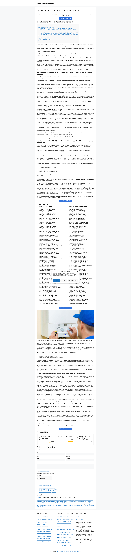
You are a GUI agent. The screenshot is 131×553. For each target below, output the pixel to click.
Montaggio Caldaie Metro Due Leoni (64, 542)
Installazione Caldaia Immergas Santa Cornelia (83, 502)
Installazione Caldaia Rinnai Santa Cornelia (64, 502)
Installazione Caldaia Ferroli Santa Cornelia (63, 501)
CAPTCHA (39, 475)
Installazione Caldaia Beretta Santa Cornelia (46, 502)
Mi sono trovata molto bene (45, 37)
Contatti (90, 3)
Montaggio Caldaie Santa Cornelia (66, 505)
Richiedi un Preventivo (65, 18)
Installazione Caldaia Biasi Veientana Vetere (48, 489)
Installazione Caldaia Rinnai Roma (44, 531)
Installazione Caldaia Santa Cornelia (44, 500)
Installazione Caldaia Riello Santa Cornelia (45, 504)
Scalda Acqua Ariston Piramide (63, 527)
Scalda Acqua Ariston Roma (42, 524)
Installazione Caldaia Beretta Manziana (65, 516)
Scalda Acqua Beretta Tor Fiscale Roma (65, 519)
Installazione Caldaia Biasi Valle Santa (47, 488)
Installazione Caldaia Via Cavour (63, 544)
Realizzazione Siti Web (61, 551)
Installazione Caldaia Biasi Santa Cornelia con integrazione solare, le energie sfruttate (56, 28)
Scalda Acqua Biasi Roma (42, 522)
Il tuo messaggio (40, 462)
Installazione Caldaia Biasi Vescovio (46, 490)
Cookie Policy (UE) (80, 519)
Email (38, 458)
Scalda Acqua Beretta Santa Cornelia (51, 505)
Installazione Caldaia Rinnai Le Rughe (64, 532)
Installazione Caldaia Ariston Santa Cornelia (84, 500)
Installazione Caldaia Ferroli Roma (44, 536)
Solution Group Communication (75, 551)
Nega (64, 280)
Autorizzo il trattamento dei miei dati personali (46, 473)
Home (71, 3)
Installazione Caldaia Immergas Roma (44, 529)
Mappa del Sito (79, 516)
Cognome (68, 456)
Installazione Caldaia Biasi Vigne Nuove (47, 492)
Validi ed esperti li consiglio (45, 39)
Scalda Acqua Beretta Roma (42, 516)
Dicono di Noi (40, 35)
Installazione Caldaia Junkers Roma (44, 534)
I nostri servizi (40, 30)
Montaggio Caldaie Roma (42, 517)
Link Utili (41, 42)
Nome (38, 456)
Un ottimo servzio (43, 38)
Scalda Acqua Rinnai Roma (42, 526)
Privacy (77, 517)
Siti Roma (67, 551)
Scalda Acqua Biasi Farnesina (63, 540)
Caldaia (38, 497)
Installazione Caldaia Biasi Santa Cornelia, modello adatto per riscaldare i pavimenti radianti (59, 32)
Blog (85, 3)
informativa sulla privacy (44, 471)
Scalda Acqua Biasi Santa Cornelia (62, 504)
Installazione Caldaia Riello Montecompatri (65, 517)
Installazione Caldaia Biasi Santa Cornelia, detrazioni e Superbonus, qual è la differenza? (59, 34)
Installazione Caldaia (77, 3)
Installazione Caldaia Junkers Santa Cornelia (81, 501)
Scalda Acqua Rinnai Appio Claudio (64, 521)
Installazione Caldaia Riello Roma (43, 527)
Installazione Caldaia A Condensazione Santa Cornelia (63, 500)
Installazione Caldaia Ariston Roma (44, 540)
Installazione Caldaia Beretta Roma (44, 533)
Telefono (68, 458)
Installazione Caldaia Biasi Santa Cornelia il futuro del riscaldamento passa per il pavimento (57, 29)
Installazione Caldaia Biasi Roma (46, 485)
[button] (77, 271)
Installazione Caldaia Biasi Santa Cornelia (45, 27)
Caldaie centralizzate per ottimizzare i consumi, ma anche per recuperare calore (57, 33)
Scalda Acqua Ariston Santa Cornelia (76, 504)
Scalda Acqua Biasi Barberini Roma (64, 523)
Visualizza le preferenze (72, 280)
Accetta (56, 280)
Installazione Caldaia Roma (45, 3)
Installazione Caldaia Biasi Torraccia (46, 486)
